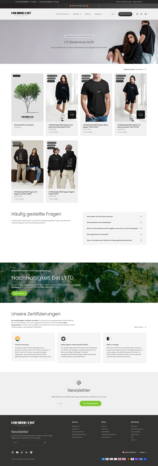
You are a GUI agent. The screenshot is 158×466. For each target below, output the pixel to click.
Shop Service (75, 429)
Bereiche (76, 14)
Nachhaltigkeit (105, 432)
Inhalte (87, 14)
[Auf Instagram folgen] (12, 452)
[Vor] (99, 6)
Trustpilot (33, 2)
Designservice (75, 426)
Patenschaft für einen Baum (24, 125)
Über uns (104, 426)
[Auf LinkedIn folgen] (26, 452)
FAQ (113, 14)
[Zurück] (58, 6)
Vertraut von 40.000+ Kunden (124, 2)
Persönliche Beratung (78, 432)
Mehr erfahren (19, 293)
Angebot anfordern (125, 14)
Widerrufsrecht (135, 434)
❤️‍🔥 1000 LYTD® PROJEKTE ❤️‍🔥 (79, 6)
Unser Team (105, 429)
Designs (97, 14)
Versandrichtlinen (136, 432)
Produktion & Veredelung (108, 434)
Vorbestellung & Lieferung (79, 434)
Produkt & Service (62, 14)
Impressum (134, 426)
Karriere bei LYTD (106, 437)
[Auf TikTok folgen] (22, 452)
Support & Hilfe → (138, 2)
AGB (132, 437)
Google (57, 2)
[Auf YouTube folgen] (17, 452)
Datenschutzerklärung (137, 429)
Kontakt (133, 440)
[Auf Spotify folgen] (31, 452)
